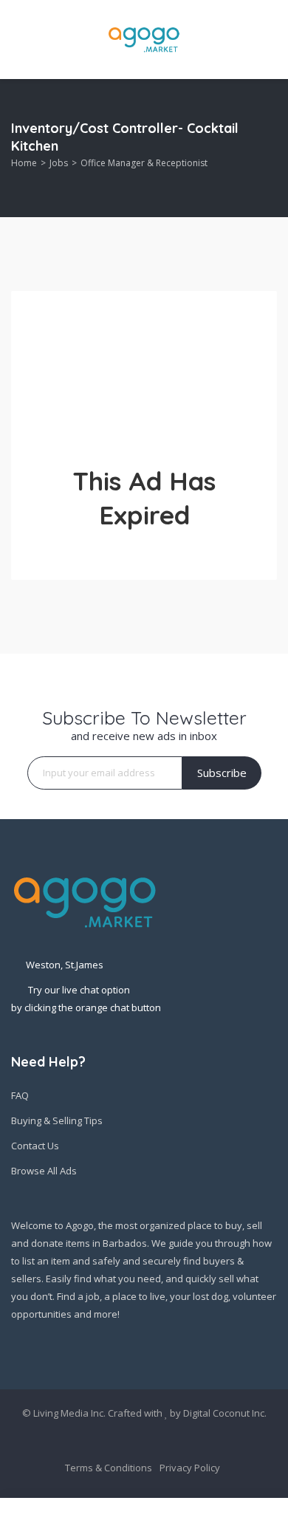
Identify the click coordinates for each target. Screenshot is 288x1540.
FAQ (20, 1095)
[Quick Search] (267, 148)
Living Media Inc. (69, 1413)
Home (24, 163)
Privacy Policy (190, 1467)
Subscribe (222, 772)
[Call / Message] (185, 1519)
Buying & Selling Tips (57, 1120)
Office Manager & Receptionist (144, 163)
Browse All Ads (44, 1170)
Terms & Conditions (108, 1467)
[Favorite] (270, 1518)
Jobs (58, 163)
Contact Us (35, 1145)
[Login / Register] (102, 1519)
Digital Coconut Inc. (225, 1413)
